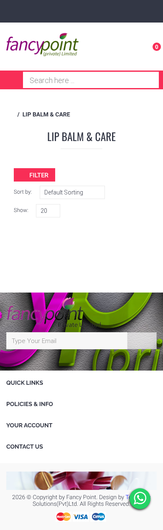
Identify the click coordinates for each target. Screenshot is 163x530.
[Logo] (42, 46)
